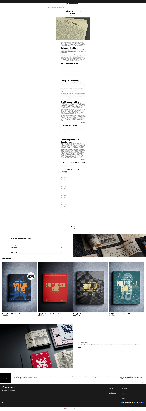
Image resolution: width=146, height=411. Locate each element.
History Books (75, 6)
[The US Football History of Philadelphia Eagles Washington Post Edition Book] (126, 287)
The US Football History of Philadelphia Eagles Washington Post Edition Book (120, 313)
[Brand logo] (8, 387)
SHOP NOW (79, 346)
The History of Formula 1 (77, 313)
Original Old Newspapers (55, 6)
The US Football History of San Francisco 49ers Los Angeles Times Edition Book (50, 313)
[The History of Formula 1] (90, 287)
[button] (48, 3)
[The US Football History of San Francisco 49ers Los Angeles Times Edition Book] (55, 287)
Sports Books (69, 6)
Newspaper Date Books (63, 6)
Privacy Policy (123, 394)
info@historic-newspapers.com (5, 393)
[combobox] (68, 408)
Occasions (86, 6)
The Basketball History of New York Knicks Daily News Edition (11, 313)
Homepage (49, 7)
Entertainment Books (81, 6)
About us (91, 6)
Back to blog (73, 228)
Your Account (123, 398)
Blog (94, 6)
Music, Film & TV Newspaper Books (112, 393)
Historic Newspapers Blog (53, 7)
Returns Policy (123, 393)
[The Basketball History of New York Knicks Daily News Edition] (19, 287)
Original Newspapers (111, 388)
